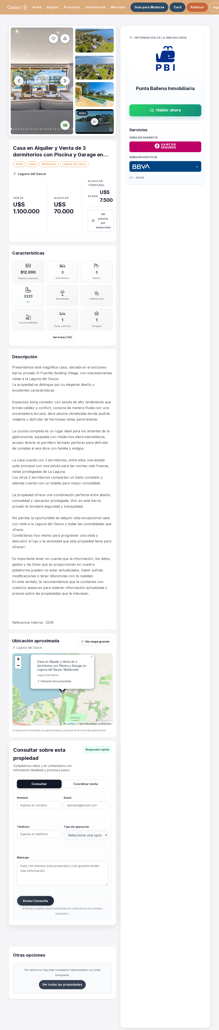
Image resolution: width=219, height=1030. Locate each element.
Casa (32, 164)
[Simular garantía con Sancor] (165, 146)
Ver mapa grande (97, 641)
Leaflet (70, 723)
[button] (91, 657)
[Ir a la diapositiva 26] (94, 121)
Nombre (22, 797)
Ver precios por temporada (103, 220)
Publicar (197, 7)
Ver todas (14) (62, 337)
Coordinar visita (85, 784)
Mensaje (23, 857)
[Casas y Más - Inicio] (17, 7)
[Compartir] (65, 38)
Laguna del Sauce (74, 164)
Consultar (39, 784)
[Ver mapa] (65, 125)
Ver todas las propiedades (62, 984)
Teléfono (23, 826)
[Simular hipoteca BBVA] (165, 166)
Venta (19, 164)
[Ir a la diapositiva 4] (94, 94)
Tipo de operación (76, 826)
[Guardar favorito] (53, 38)
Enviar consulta (35, 901)
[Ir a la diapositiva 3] (94, 67)
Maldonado (49, 164)
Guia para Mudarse (149, 7)
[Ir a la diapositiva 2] (94, 40)
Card (177, 7)
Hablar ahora (168, 110)
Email (67, 797)
